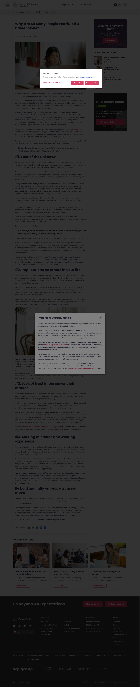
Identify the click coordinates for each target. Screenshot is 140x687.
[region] (71, 79)
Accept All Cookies (92, 83)
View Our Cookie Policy (87, 77)
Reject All (77, 83)
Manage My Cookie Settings (51, 82)
